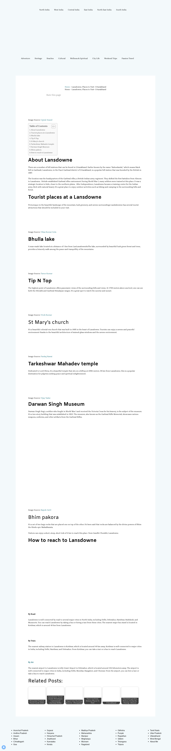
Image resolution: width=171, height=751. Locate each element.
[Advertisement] (85, 37)
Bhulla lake (35, 136)
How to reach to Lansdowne (42, 153)
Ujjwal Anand (46, 120)
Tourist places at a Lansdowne (43, 133)
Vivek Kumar (46, 315)
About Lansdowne (38, 130)
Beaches (50, 58)
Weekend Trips (110, 58)
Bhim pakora (36, 150)
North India (44, 10)
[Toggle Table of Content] (52, 126)
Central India (73, 10)
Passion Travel (128, 58)
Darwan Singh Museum (40, 147)
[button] (45, 9)
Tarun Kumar (46, 273)
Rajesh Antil (46, 510)
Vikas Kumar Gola (48, 232)
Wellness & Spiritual (79, 58)
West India (58, 10)
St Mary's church (37, 141)
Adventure (25, 58)
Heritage (38, 58)
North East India (104, 10)
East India (88, 10)
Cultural (61, 58)
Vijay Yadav (45, 398)
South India (121, 10)
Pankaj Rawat (46, 356)
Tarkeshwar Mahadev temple (42, 144)
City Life (96, 58)
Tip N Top (35, 138)
